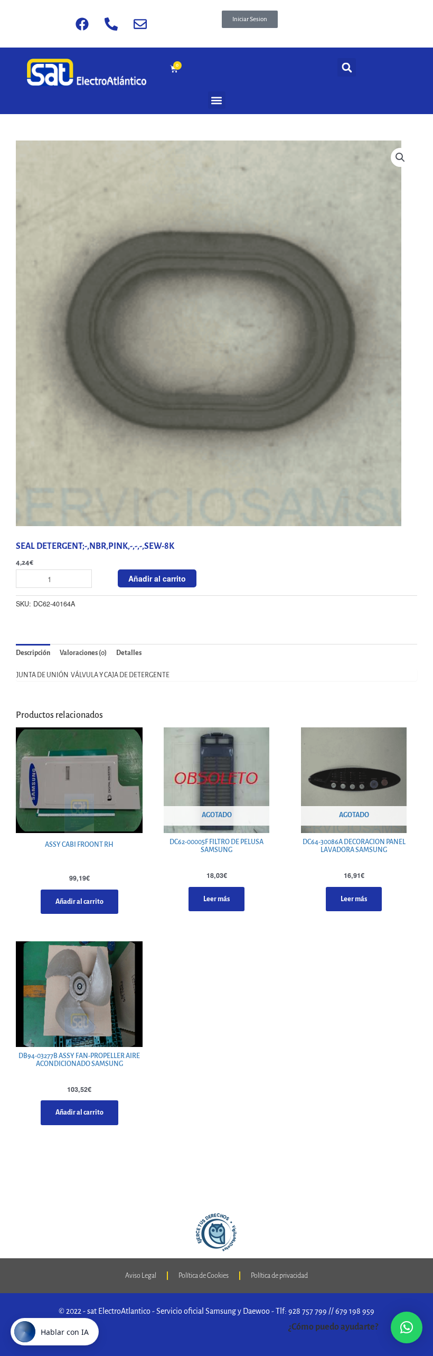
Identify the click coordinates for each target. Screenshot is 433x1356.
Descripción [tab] (33, 653)
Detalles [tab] (129, 653)
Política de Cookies (203, 1275)
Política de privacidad (279, 1275)
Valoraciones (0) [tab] (83, 653)
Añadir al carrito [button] (79, 901)
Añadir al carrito (157, 578)
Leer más (216, 899)
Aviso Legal (140, 1275)
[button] (250, 19)
